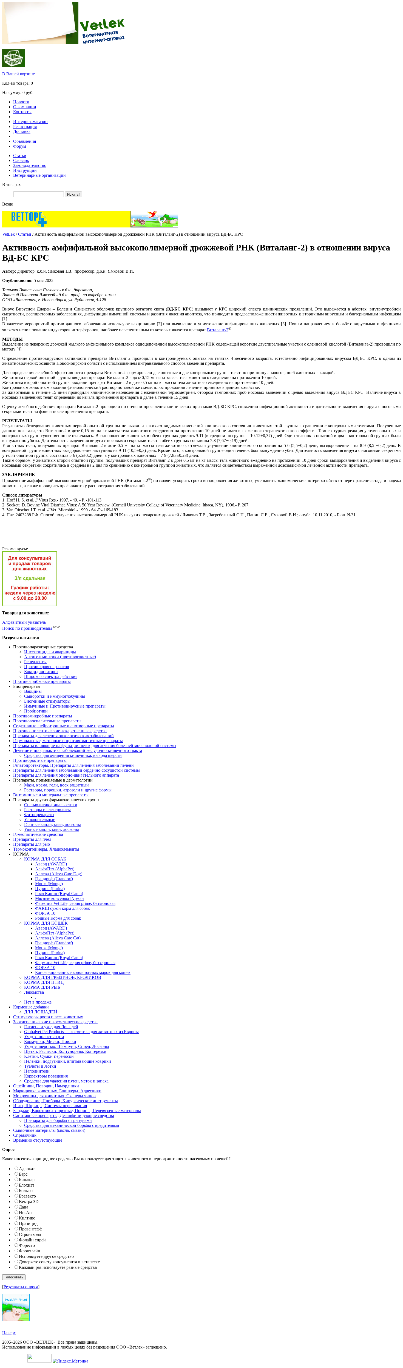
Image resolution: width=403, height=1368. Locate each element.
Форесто (27, 1245)
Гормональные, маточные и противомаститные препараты (68, 740)
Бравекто (27, 1196)
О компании (24, 106)
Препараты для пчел (32, 839)
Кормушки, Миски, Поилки (50, 1041)
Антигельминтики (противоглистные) (60, 656)
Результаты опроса (21, 1286)
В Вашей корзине (18, 74)
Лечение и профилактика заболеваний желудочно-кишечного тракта (77, 750)
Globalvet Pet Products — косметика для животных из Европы (81, 1031)
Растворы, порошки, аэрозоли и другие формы (68, 790)
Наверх (9, 1332)
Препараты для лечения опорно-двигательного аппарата (66, 775)
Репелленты (35, 661)
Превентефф (30, 1229)
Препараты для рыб (31, 844)
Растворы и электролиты (47, 809)
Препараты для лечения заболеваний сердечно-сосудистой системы (76, 770)
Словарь (21, 160)
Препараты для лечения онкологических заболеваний (63, 735)
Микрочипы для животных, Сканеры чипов (54, 1095)
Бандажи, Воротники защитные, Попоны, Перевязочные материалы (77, 1110)
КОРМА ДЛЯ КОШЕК (46, 923)
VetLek (8, 234)
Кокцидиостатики (41, 671)
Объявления (24, 141)
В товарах (11, 184)
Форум (19, 146)
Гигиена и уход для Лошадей (51, 1026)
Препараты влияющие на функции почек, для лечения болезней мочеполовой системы (94, 745)
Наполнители (37, 1071)
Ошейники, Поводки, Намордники (46, 1086)
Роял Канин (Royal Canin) (59, 893)
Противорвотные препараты (40, 760)
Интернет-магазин (30, 121)
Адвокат (27, 1168)
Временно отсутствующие (37, 1140)
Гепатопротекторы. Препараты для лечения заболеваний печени (73, 765)
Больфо (26, 1190)
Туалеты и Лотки (40, 1066)
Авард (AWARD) (51, 864)
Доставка (21, 131)
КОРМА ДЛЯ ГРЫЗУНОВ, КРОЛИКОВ (62, 977)
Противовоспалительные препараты (47, 721)
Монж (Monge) (49, 883)
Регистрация (25, 126)
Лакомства (34, 992)
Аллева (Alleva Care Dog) (58, 873)
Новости (21, 101)
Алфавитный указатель (24, 622)
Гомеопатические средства (38, 834)
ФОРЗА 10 (45, 913)
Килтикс (27, 1218)
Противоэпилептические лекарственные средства (60, 730)
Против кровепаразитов (46, 666)
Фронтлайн (29, 1251)
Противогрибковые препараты (42, 681)
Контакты (22, 111)
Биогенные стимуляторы (47, 701)
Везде (7, 204)
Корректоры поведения (46, 1076)
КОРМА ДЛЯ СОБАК (45, 859)
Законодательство (29, 165)
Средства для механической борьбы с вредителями (71, 1125)
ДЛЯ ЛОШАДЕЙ (40, 1012)
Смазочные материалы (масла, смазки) (49, 1130)
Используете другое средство (46, 1256)
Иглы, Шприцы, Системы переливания (50, 1105)
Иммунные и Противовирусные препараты (65, 706)
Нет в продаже (38, 1002)
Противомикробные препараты (42, 716)
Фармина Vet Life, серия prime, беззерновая (75, 903)
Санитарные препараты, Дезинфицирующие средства (63, 1115)
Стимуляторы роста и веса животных (48, 1016)
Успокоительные (39, 819)
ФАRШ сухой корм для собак (62, 908)
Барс (23, 1174)
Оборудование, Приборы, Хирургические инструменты (65, 1100)
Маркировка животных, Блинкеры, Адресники (57, 1090)
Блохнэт (26, 1185)
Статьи (19, 155)
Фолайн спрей (32, 1240)
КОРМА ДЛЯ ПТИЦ (44, 982)
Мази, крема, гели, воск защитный (56, 785)
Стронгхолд (30, 1234)
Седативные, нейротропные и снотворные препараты (63, 725)
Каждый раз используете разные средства (58, 1267)
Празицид (28, 1223)
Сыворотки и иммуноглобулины (54, 696)
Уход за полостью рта (44, 1036)
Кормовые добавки (31, 1007)
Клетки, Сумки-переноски (49, 1056)
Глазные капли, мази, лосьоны (52, 824)
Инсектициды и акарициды (50, 651)
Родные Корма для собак (58, 918)
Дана (23, 1207)
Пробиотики (36, 711)
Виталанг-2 (217, 329)
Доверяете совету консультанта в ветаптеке (59, 1261)
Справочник (24, 1135)
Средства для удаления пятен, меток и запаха (66, 1081)
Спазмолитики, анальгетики (50, 804)
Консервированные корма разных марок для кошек (82, 972)
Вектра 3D (29, 1201)
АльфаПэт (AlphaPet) (54, 869)
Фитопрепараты (39, 814)
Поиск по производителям (27, 628)
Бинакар (27, 1179)
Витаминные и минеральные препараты (51, 795)
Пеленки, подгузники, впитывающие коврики (67, 1061)
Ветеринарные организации (39, 175)
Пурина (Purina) (50, 888)
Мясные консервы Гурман (59, 898)
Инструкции (25, 170)
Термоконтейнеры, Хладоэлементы (46, 849)
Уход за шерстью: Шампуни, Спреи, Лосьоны (66, 1046)
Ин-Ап (25, 1212)
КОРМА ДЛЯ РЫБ (42, 987)
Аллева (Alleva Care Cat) (58, 938)
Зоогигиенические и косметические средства (55, 1021)
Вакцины (33, 691)
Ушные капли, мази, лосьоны (51, 829)
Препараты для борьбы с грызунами (58, 1120)
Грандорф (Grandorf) (54, 878)
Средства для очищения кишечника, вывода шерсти (73, 755)
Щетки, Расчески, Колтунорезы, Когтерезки (65, 1051)
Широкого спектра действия (50, 676)
